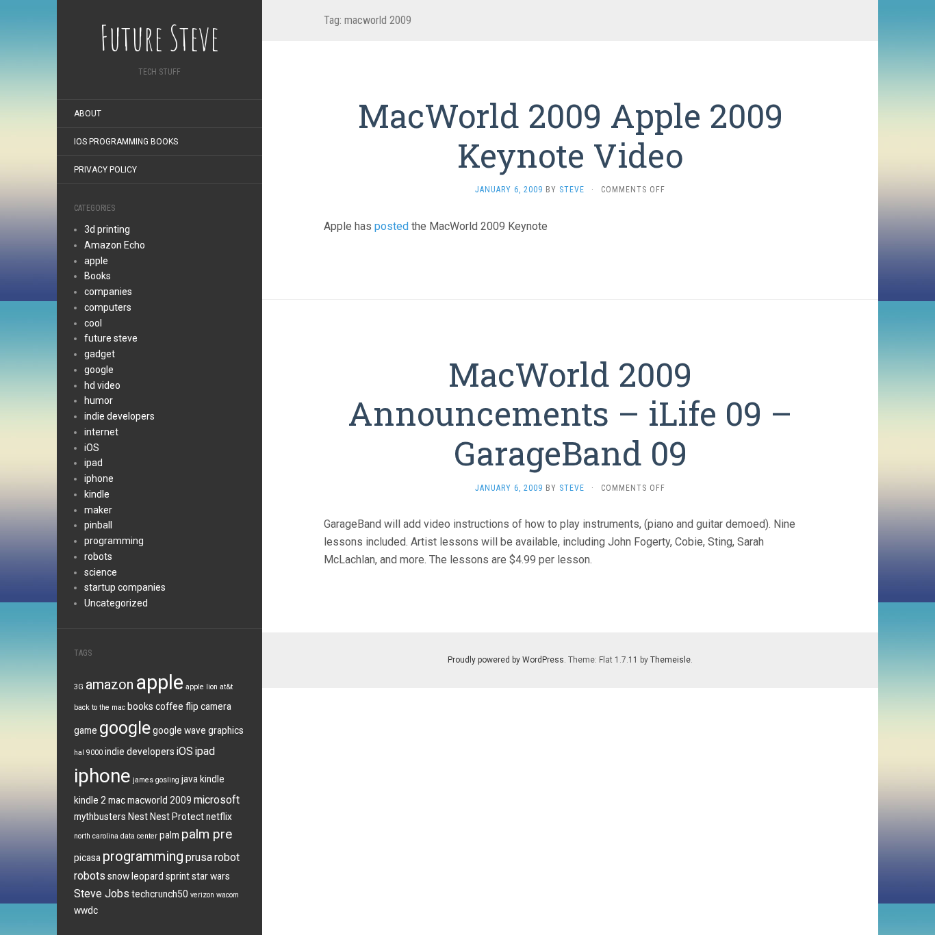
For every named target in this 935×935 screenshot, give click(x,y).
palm (169, 835)
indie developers (119, 416)
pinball (98, 525)
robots (98, 556)
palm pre (206, 834)
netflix (219, 816)
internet (101, 431)
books (140, 706)
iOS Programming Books (126, 141)
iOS (91, 447)
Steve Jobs (101, 893)
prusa (198, 857)
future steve (111, 338)
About (87, 113)
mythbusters (100, 816)
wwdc (86, 910)
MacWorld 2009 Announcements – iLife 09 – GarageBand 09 (570, 413)
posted (391, 226)
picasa (87, 857)
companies (108, 291)
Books (97, 275)
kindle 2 (90, 800)
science (100, 572)
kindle (97, 494)
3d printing (107, 229)
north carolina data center (115, 836)
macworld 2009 (159, 800)
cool (93, 323)
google (99, 369)
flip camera (208, 706)
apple (96, 260)
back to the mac (99, 707)
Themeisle (670, 660)
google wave (179, 730)
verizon (202, 895)
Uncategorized (116, 603)
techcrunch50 (159, 893)
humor (98, 400)
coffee (169, 706)
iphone (99, 478)
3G (79, 686)
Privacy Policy (105, 170)
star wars (211, 876)
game (85, 730)
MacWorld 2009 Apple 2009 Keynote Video (570, 135)
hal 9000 (88, 752)
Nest (138, 816)
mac (116, 800)
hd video (102, 385)
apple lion (201, 686)
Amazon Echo (114, 245)
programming (114, 540)
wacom (227, 895)
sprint (178, 876)
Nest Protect (177, 816)
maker (98, 509)
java (189, 778)
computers (107, 307)
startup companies (125, 587)
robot (227, 857)
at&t (226, 686)
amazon (109, 684)
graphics (226, 730)
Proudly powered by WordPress (506, 660)
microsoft (217, 799)
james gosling (156, 780)
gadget (99, 353)
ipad (93, 462)
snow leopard (135, 876)
